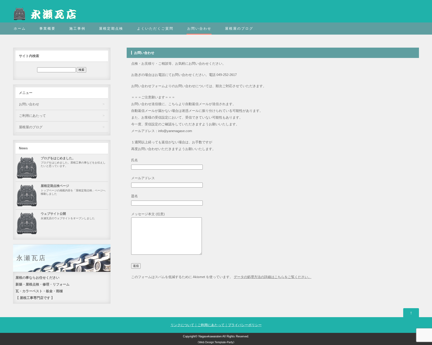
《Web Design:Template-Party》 (216, 342)
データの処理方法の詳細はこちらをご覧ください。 (272, 277)
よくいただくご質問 (155, 28)
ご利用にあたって (32, 115)
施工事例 (77, 28)
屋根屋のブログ (239, 28)
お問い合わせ (199, 28)
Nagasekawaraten (210, 336)
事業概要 (47, 28)
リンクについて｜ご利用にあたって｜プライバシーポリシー (216, 325)
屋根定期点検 (111, 28)
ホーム (20, 28)
